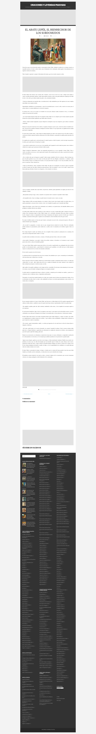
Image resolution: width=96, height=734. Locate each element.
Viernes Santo (24, 670)
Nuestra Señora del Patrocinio (44, 527)
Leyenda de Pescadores (43, 644)
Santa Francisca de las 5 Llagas (62, 638)
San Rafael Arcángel (60, 621)
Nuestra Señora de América (61, 510)
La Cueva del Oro (42, 626)
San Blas (58, 565)
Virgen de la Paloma (42, 569)
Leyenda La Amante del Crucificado (45, 637)
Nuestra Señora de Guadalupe (62, 516)
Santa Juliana (24, 623)
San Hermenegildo (25, 575)
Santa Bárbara (59, 630)
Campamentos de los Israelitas (44, 679)
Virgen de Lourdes (42, 554)
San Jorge (58, 586)
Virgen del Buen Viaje (43, 578)
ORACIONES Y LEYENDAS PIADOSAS (48, 5)
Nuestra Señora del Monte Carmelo (63, 531)
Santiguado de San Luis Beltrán (62, 647)
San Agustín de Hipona (26, 551)
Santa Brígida (24, 599)
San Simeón (59, 625)
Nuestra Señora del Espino (61, 529)
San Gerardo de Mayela (26, 573)
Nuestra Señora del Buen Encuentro (63, 526)
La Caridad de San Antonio (26, 545)
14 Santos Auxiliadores (61, 459)
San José (58, 588)
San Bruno (58, 567)
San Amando (59, 558)
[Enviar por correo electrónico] (23, 387)
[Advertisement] (48, 17)
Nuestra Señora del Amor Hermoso (63, 523)
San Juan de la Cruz (60, 593)
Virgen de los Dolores (43, 575)
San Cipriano (59, 574)
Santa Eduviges (59, 636)
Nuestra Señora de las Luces (44, 506)
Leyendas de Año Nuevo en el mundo (45, 655)
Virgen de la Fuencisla (43, 563)
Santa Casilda (59, 632)
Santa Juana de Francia (26, 621)
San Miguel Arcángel (60, 608)
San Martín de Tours (60, 601)
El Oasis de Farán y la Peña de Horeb (45, 688)
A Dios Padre (59, 466)
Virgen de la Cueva (42, 562)
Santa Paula (24, 632)
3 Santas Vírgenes (60, 464)
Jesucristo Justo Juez (60, 496)
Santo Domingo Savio (60, 651)
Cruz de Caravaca (60, 486)
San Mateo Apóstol (60, 604)
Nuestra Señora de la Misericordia (62, 521)
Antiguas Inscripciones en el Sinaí (45, 677)
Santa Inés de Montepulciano (62, 644)
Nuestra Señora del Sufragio (61, 540)
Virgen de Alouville (42, 547)
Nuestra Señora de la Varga (44, 505)
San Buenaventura (25, 569)
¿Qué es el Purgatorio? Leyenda (44, 667)
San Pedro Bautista (60, 614)
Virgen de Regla (59, 673)
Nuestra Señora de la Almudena (44, 497)
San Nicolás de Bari (25, 582)
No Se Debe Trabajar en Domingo (45, 661)
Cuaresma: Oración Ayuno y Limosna (28, 654)
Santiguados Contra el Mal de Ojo (62, 649)
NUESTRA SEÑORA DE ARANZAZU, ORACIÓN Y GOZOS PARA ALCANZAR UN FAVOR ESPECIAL (28, 485)
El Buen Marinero (42, 594)
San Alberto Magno (60, 554)
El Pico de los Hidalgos (43, 605)
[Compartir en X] (25, 387)
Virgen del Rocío (59, 681)
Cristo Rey (58, 481)
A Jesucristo (59, 468)
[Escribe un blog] (24, 387)
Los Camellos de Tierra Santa (44, 693)
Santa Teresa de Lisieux (26, 640)
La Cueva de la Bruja (42, 624)
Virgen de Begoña (42, 550)
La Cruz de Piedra (42, 623)
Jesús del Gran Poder (60, 499)
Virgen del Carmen (60, 679)
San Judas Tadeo (59, 595)
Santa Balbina (24, 595)
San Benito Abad (59, 561)
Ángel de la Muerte (25, 719)
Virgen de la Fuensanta (43, 565)
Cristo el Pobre (59, 484)
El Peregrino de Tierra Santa (44, 603)
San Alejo (58, 556)
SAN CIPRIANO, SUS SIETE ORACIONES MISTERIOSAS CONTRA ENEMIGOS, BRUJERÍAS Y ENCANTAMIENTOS (28, 493)
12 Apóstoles (59, 457)
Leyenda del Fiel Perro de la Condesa (45, 650)
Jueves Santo (24, 661)
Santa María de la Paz (26, 631)
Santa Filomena (25, 612)
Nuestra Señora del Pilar (61, 534)
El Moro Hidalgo (42, 599)
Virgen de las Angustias (43, 571)
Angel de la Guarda (60, 475)
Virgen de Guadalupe (60, 672)
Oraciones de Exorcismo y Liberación (63, 545)
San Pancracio (59, 612)
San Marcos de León (60, 597)
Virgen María (59, 668)
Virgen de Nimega (42, 558)
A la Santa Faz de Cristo (61, 469)
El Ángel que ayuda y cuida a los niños (28, 689)
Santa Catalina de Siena (26, 604)
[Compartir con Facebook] (26, 387)
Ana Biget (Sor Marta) (26, 534)
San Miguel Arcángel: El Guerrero (28, 717)
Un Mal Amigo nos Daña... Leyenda (45, 665)
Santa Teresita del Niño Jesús (27, 642)
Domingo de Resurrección (26, 659)
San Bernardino (59, 563)
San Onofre (59, 610)
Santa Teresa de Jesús (26, 638)
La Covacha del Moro (43, 621)
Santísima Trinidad (60, 662)
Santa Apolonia (25, 593)
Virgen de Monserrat (43, 556)
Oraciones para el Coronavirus (44, 458)
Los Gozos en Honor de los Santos (63, 501)
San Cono (24, 571)
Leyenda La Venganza (43, 643)
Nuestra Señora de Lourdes (44, 488)
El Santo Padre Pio (25, 539)
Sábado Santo (24, 668)
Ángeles (23, 721)
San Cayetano (59, 569)
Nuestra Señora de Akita (43, 482)
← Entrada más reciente (27, 394)
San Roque (58, 623)
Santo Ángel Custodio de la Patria (28, 646)
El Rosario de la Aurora (43, 610)
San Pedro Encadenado (61, 615)
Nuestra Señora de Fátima (61, 514)
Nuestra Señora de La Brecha (44, 486)
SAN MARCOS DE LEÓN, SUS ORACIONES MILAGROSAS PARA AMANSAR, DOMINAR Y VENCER (28, 517)
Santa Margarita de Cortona (27, 627)
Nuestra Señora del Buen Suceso (45, 518)
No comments (54, 35)
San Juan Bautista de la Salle (61, 589)
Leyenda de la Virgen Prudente (44, 646)
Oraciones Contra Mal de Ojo (62, 543)
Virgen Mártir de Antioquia (61, 670)
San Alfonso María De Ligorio (27, 555)
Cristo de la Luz (42, 470)
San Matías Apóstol (60, 606)
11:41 (41, 35)
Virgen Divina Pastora (60, 666)
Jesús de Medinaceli (60, 497)
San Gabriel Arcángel (60, 580)
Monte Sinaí (41, 694)
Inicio (49, 394)
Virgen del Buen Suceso (43, 576)
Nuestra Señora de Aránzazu (62, 512)
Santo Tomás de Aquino (61, 660)
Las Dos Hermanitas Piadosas (44, 632)
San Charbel (59, 573)
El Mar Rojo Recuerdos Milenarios (45, 686)
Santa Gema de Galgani (61, 640)
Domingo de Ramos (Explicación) (28, 658)
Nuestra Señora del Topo (61, 541)
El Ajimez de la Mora (43, 592)
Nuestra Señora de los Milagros (44, 508)
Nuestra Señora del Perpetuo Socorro (46, 529)
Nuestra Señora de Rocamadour (44, 495)
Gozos (58, 492)
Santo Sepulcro (59, 657)
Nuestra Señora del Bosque (44, 513)
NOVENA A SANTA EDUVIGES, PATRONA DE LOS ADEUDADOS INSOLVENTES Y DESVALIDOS (28, 472)
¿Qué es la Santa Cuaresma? (27, 672)
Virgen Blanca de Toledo (43, 543)
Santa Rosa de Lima (25, 636)
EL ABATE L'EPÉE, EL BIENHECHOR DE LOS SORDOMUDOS (48, 31)
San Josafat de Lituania (26, 576)
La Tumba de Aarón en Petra (44, 691)
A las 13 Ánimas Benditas (61, 471)
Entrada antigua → (69, 394)
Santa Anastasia (25, 591)
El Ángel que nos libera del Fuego (28, 707)
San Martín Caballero (60, 599)
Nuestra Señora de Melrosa (44, 493)
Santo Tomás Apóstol (60, 658)
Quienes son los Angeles (26, 550)
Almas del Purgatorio (60, 473)
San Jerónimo (59, 584)
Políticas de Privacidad (61, 698)
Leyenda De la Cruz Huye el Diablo (45, 636)
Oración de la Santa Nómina (61, 548)
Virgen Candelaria (60, 664)
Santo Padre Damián (60, 655)
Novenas (58, 503)
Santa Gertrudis (59, 642)
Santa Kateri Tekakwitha (26, 625)
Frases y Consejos (25, 712)
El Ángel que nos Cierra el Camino (28, 699)
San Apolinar (59, 560)
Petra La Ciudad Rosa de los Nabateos (46, 696)
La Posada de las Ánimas (43, 630)
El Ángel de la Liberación (26, 684)
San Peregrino (59, 619)
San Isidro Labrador (60, 582)
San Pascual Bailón (25, 586)
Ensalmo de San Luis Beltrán (62, 490)
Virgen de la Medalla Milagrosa (62, 677)
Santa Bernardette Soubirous (62, 629)
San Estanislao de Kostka (61, 578)
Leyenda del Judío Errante (43, 475)
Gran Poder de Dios (60, 494)
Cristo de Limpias (60, 483)
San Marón (58, 602)
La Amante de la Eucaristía (44, 473)
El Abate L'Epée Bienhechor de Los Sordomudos (48, 389)
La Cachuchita (41, 614)
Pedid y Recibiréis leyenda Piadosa (45, 663)
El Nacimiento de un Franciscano (45, 601)
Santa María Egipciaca (26, 629)
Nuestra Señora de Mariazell (44, 492)
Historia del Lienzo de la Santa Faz (45, 472)
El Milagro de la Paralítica (44, 596)
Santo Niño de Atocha (60, 653)
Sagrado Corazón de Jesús (61, 552)
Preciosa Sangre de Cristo (61, 550)
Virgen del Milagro (42, 582)
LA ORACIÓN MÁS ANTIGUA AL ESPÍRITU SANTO (30, 499)
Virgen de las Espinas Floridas (44, 573)
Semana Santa (24, 666)
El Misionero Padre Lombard (44, 598)
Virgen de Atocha (42, 548)
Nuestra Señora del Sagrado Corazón (63, 536)
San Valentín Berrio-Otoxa (27, 590)
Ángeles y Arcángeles (26, 647)
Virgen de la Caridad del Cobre (62, 675)
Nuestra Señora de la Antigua (44, 499)
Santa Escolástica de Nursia (27, 610)
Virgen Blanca (41, 541)
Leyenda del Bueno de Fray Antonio (45, 648)
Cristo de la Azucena (43, 468)
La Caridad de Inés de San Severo (45, 619)
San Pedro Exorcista (60, 617)
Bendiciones (59, 479)
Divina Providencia (60, 488)
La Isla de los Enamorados (44, 628)
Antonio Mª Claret (60, 477)
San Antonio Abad (25, 557)
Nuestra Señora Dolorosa (61, 505)
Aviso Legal (59, 700)
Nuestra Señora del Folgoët (44, 522)
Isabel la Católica (25, 541)
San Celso (58, 571)
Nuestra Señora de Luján (61, 517)
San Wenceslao (59, 627)
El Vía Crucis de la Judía (43, 612)
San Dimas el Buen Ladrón (61, 576)
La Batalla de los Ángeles (26, 543)
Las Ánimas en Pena (42, 634)
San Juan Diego (59, 591)
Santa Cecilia (59, 634)
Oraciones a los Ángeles (26, 716)
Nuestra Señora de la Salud (44, 503)
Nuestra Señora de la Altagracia (62, 519)
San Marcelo (24, 580)
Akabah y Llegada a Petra (43, 675)
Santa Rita (58, 645)
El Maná (40, 684)
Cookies (58, 696)
